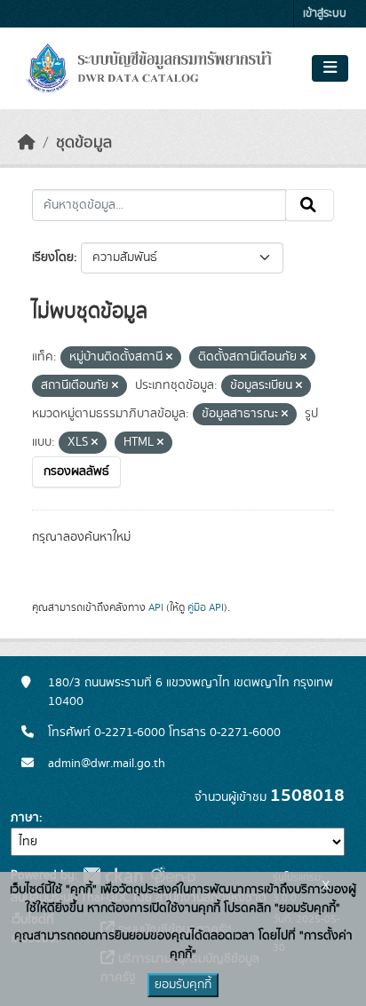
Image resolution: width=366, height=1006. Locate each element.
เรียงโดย (53, 257)
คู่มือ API (205, 607)
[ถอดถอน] (169, 358)
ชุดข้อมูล (84, 142)
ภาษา (25, 818)
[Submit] (309, 205)
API (155, 607)
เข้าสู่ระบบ (324, 13)
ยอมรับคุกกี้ (183, 985)
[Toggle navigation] (330, 68)
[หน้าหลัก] (27, 142)
